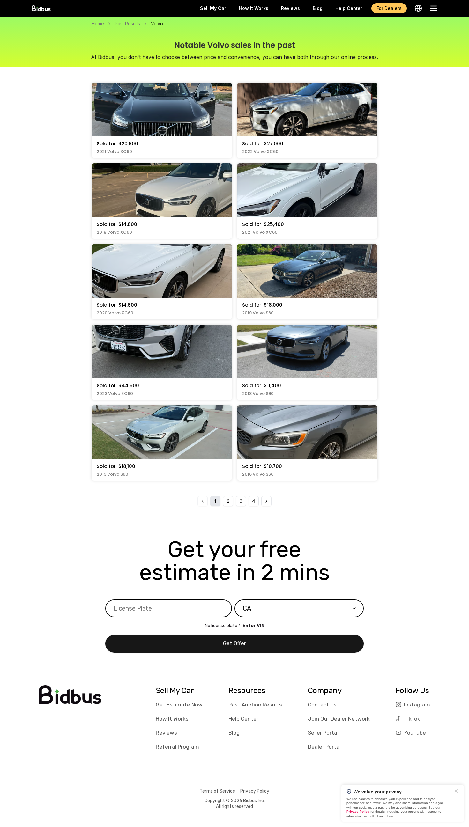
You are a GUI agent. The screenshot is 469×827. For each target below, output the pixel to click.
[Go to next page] (266, 501)
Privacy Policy (254, 791)
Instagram (417, 704)
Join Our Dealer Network (339, 718)
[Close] (456, 791)
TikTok (412, 718)
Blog (318, 8)
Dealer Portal (324, 746)
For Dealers (389, 8)
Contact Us (322, 704)
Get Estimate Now (179, 704)
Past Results (127, 23)
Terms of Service (217, 791)
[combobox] (299, 608)
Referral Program (177, 746)
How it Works (253, 8)
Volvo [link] (157, 23)
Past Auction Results (255, 704)
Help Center (348, 8)
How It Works (172, 718)
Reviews (290, 8)
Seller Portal (323, 732)
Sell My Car (213, 8)
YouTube (415, 732)
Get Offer (234, 643)
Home (98, 23)
